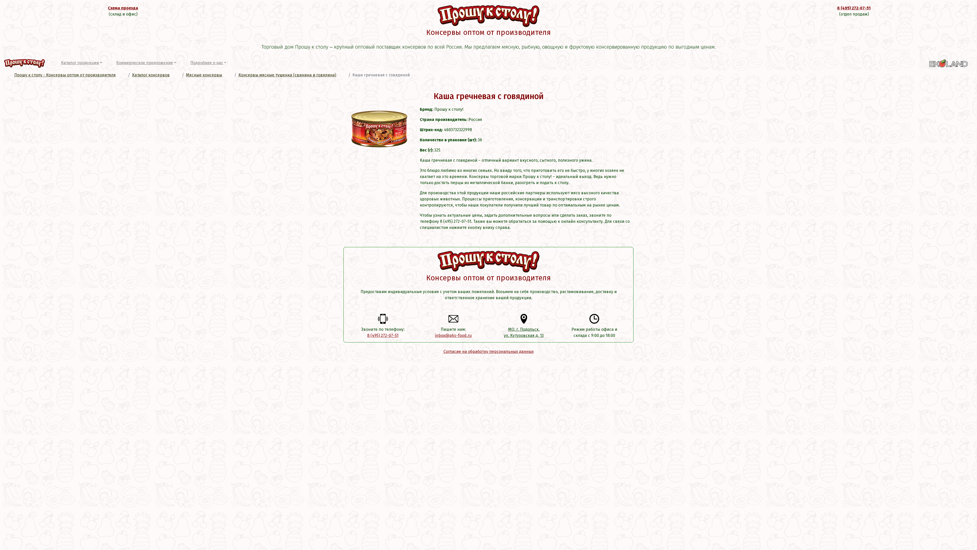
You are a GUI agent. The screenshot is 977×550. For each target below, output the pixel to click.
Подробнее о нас (206, 62)
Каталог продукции (80, 62)
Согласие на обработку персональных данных (488, 351)
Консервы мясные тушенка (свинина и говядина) (287, 75)
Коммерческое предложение (144, 62)
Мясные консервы (204, 75)
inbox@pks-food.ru (453, 335)
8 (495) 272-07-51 (854, 8)
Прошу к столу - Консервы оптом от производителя (65, 75)
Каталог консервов (151, 75)
